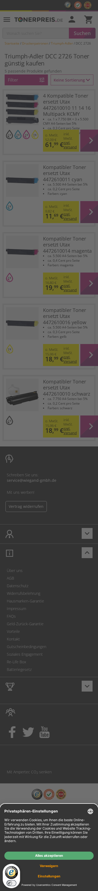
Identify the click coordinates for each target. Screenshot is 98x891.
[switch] (11, 883)
